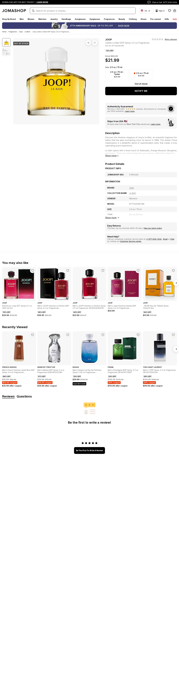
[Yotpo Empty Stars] (157, 39)
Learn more (130, 111)
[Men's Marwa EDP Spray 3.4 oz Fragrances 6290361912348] (67, 334)
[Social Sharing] (88, 42)
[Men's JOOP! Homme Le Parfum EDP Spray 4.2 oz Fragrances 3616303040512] (67, 270)
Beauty (122, 19)
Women (31, 19)
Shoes (144, 19)
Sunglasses (80, 19)
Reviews (8, 396)
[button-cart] (174, 10)
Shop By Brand (9, 19)
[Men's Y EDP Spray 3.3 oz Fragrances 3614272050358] (173, 334)
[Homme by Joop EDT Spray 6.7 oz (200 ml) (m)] (32, 270)
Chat (172, 239)
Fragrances (109, 19)
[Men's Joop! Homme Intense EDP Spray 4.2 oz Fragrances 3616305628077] (138, 270)
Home (4, 32)
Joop (21, 32)
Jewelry (54, 19)
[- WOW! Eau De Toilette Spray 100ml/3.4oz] (173, 270)
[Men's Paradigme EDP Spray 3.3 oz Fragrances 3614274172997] (138, 334)
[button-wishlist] (169, 10)
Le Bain (27, 32)
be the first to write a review (89, 450)
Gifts (167, 19)
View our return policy (152, 228)
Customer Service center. (131, 241)
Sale (175, 19)
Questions (24, 396)
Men (22, 19)
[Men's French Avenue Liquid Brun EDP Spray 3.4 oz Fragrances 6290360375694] (32, 334)
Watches (42, 19)
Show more (110, 155)
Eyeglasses (95, 19)
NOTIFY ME (141, 91)
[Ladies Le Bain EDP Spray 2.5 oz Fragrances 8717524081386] (94, 42)
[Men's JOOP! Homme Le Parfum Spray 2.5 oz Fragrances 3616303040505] (102, 270)
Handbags (66, 19)
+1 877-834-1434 (154, 239)
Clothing (133, 19)
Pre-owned (155, 19)
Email (165, 239)
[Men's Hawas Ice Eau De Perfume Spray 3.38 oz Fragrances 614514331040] (102, 334)
